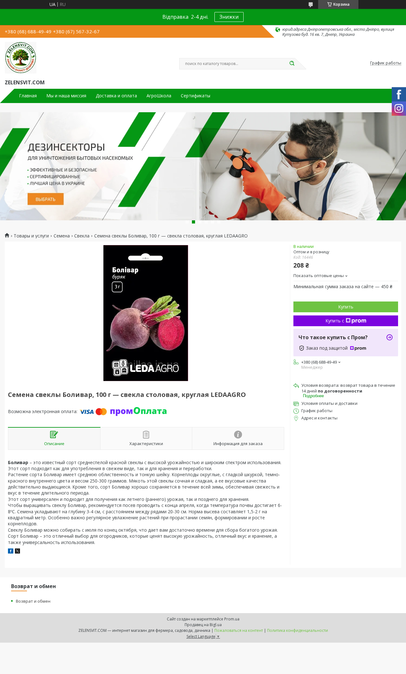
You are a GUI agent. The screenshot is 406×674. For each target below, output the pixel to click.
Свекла (81, 236)
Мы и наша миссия (66, 96)
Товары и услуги (31, 236)
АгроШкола (159, 96)
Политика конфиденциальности (297, 630)
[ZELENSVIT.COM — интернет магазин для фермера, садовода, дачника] (20, 58)
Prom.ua (231, 619)
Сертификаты (195, 96)
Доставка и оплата (116, 96)
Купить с (334, 321)
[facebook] (10, 552)
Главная (28, 96)
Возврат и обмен (33, 601)
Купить (345, 307)
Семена (62, 236)
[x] (17, 552)
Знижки (229, 16)
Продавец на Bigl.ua (203, 624)
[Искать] (291, 63)
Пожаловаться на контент (238, 630)
